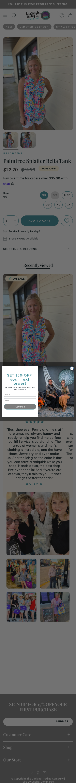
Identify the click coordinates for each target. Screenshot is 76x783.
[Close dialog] (71, 368)
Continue (20, 406)
